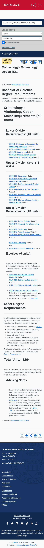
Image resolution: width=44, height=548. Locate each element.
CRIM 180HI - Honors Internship (21, 248)
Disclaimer (6, 483)
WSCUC (4, 505)
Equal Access (7, 491)
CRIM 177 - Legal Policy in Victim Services (25, 235)
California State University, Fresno (18, 450)
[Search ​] (33, 5)
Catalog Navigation (11, 54)
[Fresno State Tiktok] (27, 524)
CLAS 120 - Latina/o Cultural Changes (23, 280)
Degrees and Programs (20, 85)
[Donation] (36, 524)
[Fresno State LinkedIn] (32, 524)
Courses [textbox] (5, 33)
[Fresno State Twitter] (12, 524)
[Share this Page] (31, 62)
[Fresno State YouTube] (22, 524)
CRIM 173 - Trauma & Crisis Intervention (24, 224)
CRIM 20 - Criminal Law (18, 152)
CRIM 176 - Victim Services (19, 232)
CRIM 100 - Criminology (18, 176)
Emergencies (6, 486)
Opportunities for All (9, 494)
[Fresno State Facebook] (7, 524)
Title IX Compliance (9, 502)
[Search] (40, 38)
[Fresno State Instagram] (17, 524)
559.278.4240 (8, 460)
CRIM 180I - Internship (17, 243)
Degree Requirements (12, 354)
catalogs (15, 542)
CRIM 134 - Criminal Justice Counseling (24, 189)
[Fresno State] (11, 5)
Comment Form (7, 476)
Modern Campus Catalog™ (26, 545)
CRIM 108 (33, 298)
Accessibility (6, 472)
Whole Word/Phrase (12, 42)
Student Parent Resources (11, 498)
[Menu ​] (40, 5)
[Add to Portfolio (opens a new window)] (26, 62)
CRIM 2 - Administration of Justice (22, 149)
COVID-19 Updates (9, 479)
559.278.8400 (19, 463)
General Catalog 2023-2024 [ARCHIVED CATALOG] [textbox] (19, 23)
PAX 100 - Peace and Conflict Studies (23, 291)
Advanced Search (8, 48)
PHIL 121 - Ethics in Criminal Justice (23, 285)
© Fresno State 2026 (22, 516)
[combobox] (22, 23)
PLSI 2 (39, 327)
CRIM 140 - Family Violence (19, 221)
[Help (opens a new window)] (40, 62)
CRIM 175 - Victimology (18, 229)
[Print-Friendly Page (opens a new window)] (35, 62)
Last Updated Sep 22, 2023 (22, 518)
